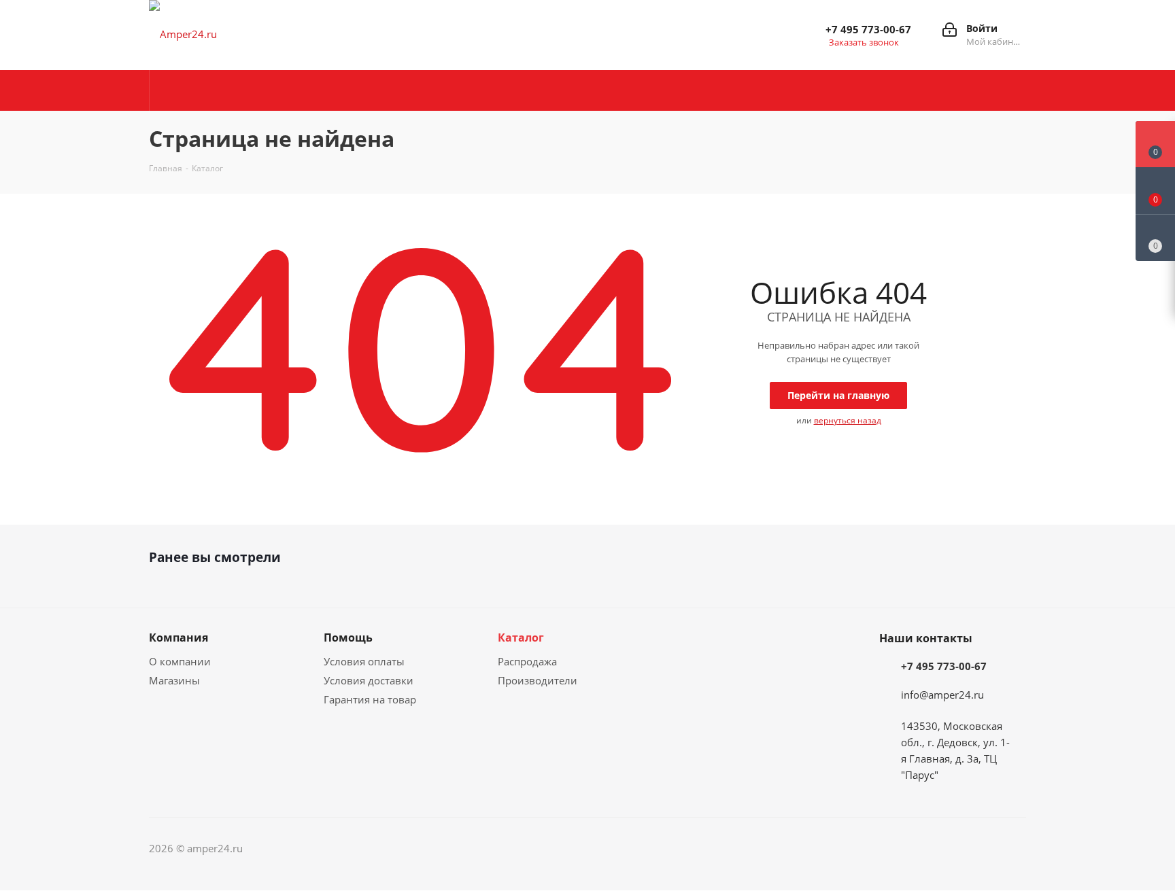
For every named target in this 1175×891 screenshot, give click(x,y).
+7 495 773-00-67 (868, 29)
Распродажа (527, 661)
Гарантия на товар (370, 699)
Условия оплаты (364, 661)
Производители (537, 680)
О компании (180, 661)
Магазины (174, 680)
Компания (178, 637)
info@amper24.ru (942, 694)
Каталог (521, 637)
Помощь (348, 637)
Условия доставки (368, 680)
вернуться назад (847, 420)
